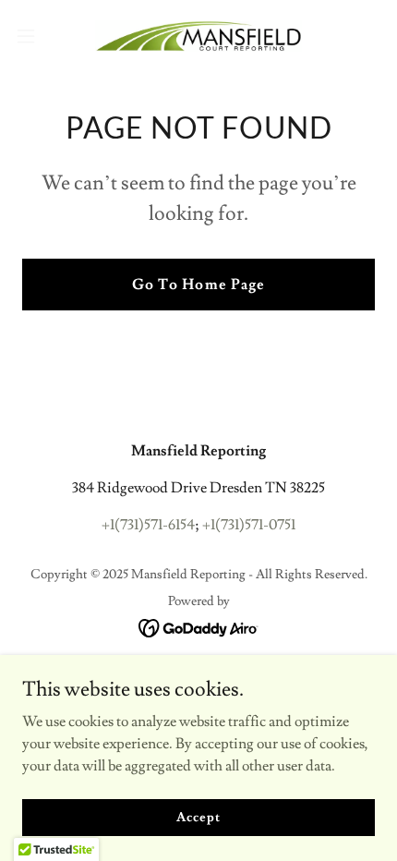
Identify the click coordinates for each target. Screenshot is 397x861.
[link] (198, 36)
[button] (36, 36)
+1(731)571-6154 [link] (148, 524)
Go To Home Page (198, 284)
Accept (198, 816)
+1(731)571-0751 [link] (248, 524)
